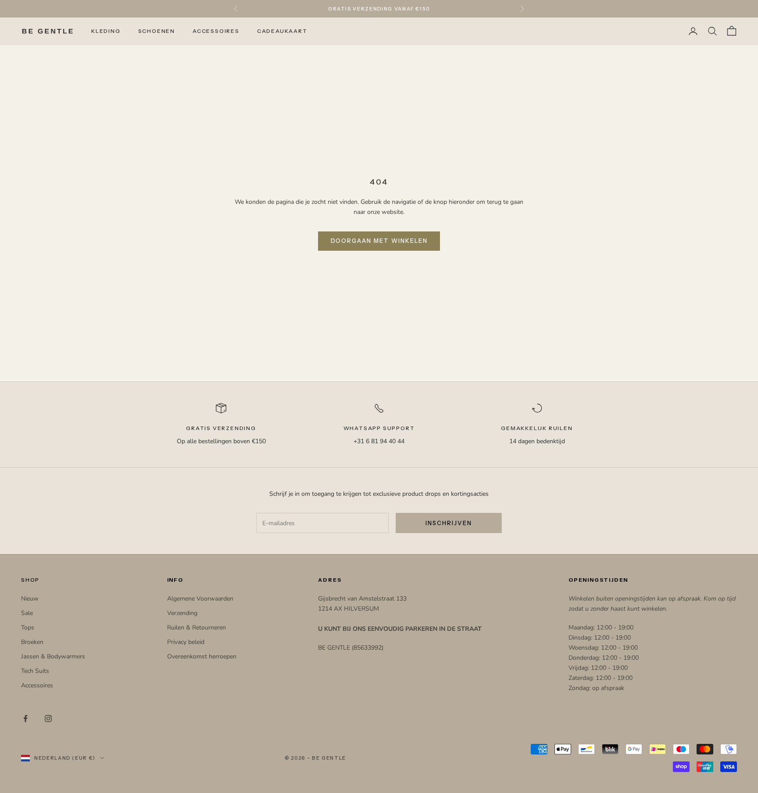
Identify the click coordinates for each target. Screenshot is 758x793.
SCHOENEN (156, 31)
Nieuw (30, 598)
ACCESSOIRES (216, 31)
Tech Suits (35, 671)
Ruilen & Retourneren (196, 627)
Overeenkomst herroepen (201, 656)
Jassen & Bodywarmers (53, 656)
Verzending (182, 613)
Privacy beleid (185, 642)
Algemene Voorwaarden (200, 598)
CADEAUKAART (282, 31)
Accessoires (37, 685)
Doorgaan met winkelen (379, 240)
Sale (27, 613)
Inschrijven (448, 522)
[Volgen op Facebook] (25, 718)
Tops (27, 627)
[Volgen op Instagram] (48, 718)
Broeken (32, 642)
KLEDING (106, 31)
